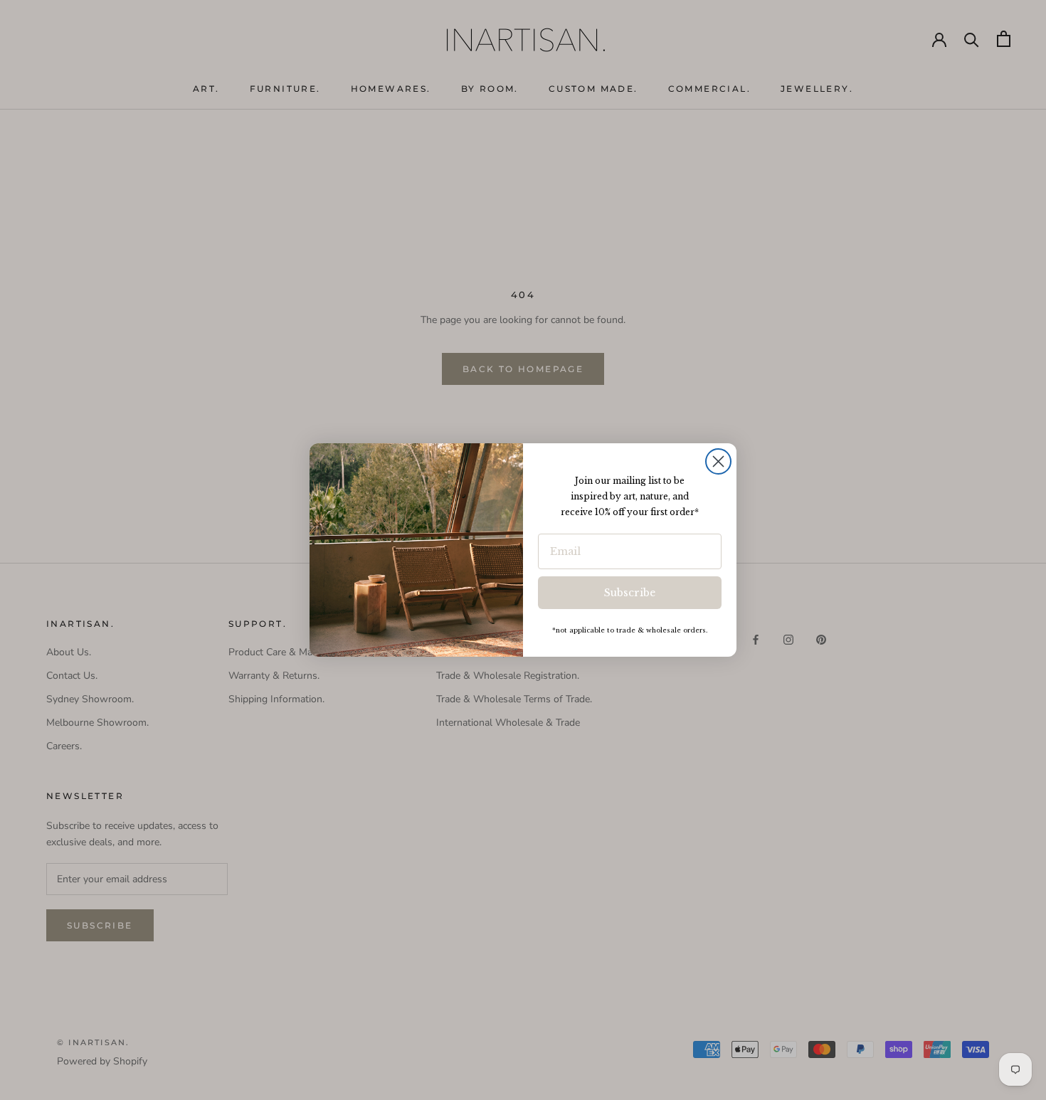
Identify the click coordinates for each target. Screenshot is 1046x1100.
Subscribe (629, 592)
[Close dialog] (718, 461)
